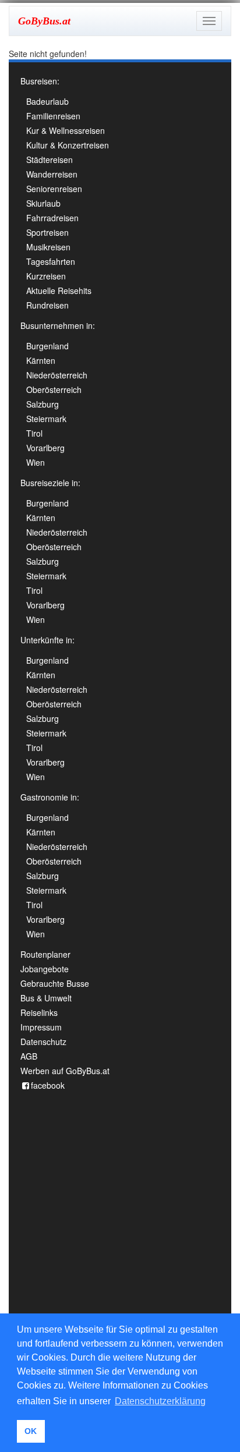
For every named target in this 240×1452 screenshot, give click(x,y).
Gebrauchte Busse (54, 983)
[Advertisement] (120, 1242)
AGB (28, 1056)
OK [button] (30, 1431)
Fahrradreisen (52, 218)
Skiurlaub (43, 203)
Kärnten (40, 360)
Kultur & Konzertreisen (67, 145)
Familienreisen (53, 116)
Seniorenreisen (54, 188)
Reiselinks (39, 1012)
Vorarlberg (45, 448)
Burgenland (47, 346)
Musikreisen (48, 247)
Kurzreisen (46, 276)
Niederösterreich (56, 375)
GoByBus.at (44, 21)
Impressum (41, 1027)
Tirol (34, 433)
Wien (35, 462)
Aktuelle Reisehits (58, 290)
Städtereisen (49, 159)
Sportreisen (47, 232)
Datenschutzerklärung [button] (160, 1401)
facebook (48, 1085)
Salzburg (42, 404)
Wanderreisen (51, 174)
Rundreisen (47, 305)
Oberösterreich (54, 389)
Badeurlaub (47, 101)
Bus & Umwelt (46, 998)
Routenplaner (45, 954)
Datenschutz (43, 1041)
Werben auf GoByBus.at (65, 1070)
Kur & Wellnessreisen (65, 130)
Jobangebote (44, 969)
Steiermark (46, 418)
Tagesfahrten (50, 261)
